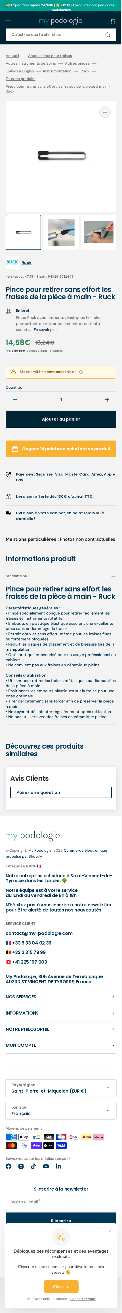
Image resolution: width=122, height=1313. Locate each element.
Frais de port (16, 347)
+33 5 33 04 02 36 (31, 965)
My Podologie (40, 868)
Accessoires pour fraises (50, 56)
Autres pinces (77, 63)
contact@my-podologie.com (39, 956)
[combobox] (57, 34)
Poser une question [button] (38, 810)
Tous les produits (20, 79)
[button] (8, 21)
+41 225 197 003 (29, 985)
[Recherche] (100, 34)
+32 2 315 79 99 (28, 975)
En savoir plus (46, 325)
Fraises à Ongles (20, 71)
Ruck (85, 71)
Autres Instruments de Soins (31, 63)
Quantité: (14, 383)
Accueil (12, 56)
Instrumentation (57, 71)
